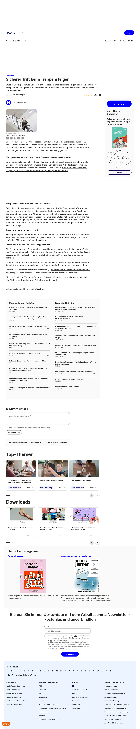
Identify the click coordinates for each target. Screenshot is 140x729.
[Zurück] (92, 495)
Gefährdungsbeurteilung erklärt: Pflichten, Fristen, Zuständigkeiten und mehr (29, 379)
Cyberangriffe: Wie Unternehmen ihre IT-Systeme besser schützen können (76, 327)
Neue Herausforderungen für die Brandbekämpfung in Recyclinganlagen (75, 363)
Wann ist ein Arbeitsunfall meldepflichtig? (25, 353)
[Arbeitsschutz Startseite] (11, 32)
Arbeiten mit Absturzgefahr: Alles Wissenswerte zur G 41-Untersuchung (29, 345)
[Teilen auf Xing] (18, 138)
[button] (129, 32)
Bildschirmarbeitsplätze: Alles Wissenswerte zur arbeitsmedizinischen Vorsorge (28, 369)
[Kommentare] (99, 95)
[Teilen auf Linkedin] (22, 138)
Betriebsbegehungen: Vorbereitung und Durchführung (29, 388)
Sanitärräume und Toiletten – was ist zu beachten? (28, 326)
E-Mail (46, 627)
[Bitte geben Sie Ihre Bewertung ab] (92, 95)
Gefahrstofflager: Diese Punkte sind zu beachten (27, 361)
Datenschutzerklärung (79, 638)
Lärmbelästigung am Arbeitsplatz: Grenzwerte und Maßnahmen (28, 335)
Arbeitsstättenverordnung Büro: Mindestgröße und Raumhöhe (28, 308)
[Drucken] (95, 95)
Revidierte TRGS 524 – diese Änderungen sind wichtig (75, 345)
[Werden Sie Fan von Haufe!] (73, 686)
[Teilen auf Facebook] (15, 138)
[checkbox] (7, 427)
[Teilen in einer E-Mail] (7, 138)
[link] (11, 41)
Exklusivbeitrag (15, 488)
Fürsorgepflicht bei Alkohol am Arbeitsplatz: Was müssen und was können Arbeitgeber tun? (27, 318)
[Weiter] (97, 495)
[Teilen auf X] (11, 138)
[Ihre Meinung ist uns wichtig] (6, 724)
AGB (75, 636)
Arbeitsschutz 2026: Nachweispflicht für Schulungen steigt (75, 337)
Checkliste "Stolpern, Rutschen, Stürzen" (32, 277)
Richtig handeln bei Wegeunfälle (67, 387)
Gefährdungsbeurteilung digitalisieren (69, 379)
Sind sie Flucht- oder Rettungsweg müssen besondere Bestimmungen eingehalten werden (46, 169)
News (9, 95)
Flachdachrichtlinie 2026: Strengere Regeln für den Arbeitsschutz (74, 354)
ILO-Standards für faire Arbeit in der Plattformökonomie (69, 318)
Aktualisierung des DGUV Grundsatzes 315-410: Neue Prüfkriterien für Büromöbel (75, 308)
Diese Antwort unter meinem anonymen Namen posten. (30, 427)
